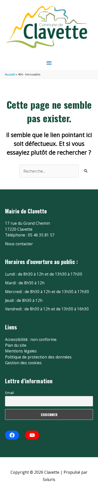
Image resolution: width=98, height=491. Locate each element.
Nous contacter (19, 244)
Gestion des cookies (23, 362)
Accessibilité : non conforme (31, 339)
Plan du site (15, 345)
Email (9, 392)
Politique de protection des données (38, 357)
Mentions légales (21, 351)
